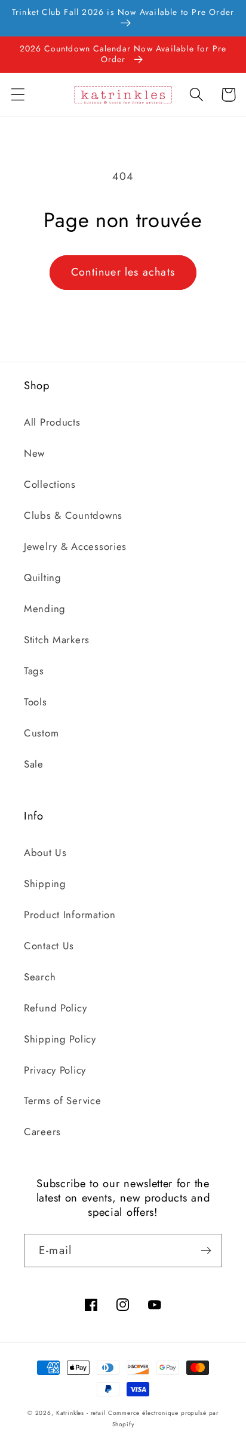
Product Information (70, 914)
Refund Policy (55, 1008)
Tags (34, 671)
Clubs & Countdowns (73, 515)
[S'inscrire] (206, 1250)
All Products (52, 422)
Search (40, 977)
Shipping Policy (60, 1039)
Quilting (42, 577)
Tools (35, 702)
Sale (34, 764)
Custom (41, 733)
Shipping (45, 883)
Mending (45, 608)
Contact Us (49, 945)
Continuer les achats (123, 272)
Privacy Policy (55, 1070)
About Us (45, 852)
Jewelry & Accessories (75, 546)
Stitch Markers (57, 639)
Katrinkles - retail (81, 1412)
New (34, 453)
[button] (18, 95)
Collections (50, 484)
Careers (42, 1131)
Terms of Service (63, 1100)
